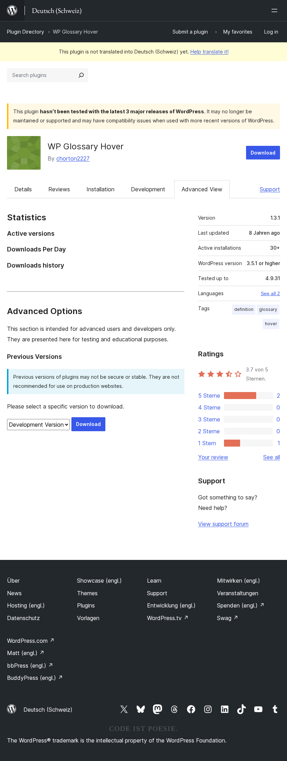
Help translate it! (209, 52)
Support (270, 189)
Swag (227, 617)
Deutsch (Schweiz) (47, 709)
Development (148, 189)
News (14, 593)
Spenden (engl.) (241, 605)
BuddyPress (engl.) (35, 677)
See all (271, 457)
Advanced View (202, 189)
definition (243, 309)
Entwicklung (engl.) (171, 605)
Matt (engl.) (25, 652)
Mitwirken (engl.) (238, 580)
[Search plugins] (81, 75)
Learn (154, 580)
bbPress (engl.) (30, 665)
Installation (100, 189)
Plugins (86, 605)
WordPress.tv (168, 617)
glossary (268, 309)
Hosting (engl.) (26, 605)
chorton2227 (73, 158)
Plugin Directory (25, 32)
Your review (213, 457)
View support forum (223, 523)
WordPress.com (31, 640)
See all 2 (270, 293)
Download (263, 153)
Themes (87, 593)
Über (13, 580)
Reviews (59, 189)
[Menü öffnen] (276, 10)
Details (23, 189)
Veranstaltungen (237, 593)
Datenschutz (23, 617)
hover (271, 323)
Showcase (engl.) (99, 580)
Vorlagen (88, 617)
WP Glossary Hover (86, 146)
